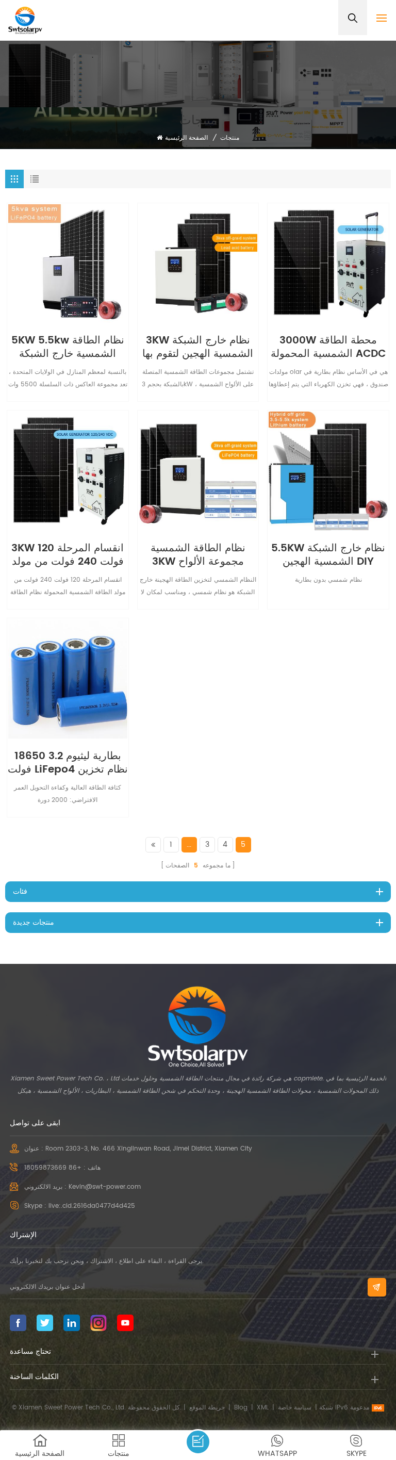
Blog (241, 1408)
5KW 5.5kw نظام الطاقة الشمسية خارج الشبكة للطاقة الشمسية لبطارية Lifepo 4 (67, 347)
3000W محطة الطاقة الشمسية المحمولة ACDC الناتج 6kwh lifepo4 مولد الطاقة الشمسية (328, 347)
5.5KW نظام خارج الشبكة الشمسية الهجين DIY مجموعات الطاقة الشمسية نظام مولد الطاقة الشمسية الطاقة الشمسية (328, 555)
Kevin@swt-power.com (105, 1187)
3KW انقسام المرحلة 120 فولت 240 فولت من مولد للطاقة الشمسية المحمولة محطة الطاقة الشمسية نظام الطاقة (68, 555)
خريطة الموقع (207, 1408)
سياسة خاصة (294, 1408)
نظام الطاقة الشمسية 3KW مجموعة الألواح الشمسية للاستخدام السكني (198, 555)
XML (263, 1408)
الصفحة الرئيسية (186, 138)
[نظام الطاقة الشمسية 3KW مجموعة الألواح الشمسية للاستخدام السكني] (198, 471)
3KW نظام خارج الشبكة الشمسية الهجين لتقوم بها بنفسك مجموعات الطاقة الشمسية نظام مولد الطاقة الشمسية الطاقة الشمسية (198, 347)
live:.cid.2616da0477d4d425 (91, 1206)
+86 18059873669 (52, 1168)
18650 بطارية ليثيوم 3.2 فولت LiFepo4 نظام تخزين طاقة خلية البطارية (68, 763)
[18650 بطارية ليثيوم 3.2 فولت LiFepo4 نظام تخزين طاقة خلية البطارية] (67, 679)
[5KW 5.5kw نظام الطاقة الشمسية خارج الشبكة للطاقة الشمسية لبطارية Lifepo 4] (67, 263)
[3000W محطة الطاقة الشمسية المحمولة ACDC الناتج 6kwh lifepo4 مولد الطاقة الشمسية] (328, 263)
